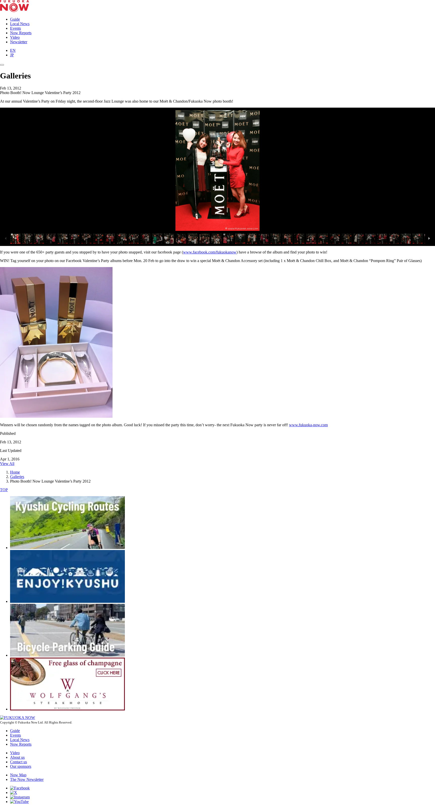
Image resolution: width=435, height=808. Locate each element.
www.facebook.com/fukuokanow (209, 252)
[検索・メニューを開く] (2, 65)
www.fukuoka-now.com (308, 425)
